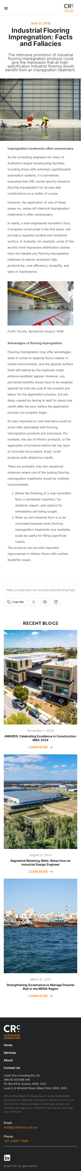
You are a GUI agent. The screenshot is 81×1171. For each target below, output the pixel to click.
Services (10, 1053)
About (8, 1060)
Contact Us (12, 1068)
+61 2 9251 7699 (16, 1141)
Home (8, 1045)
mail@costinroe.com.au (20, 1127)
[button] (33, 602)
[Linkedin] (7, 1157)
